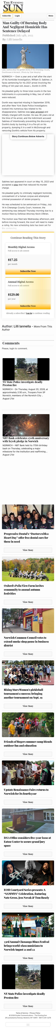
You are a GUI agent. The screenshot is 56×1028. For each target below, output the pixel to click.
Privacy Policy (35, 1013)
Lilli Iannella (23, 326)
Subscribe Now (28, 271)
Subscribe (6, 16)
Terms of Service (22, 1013)
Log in (29, 313)
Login (17, 16)
